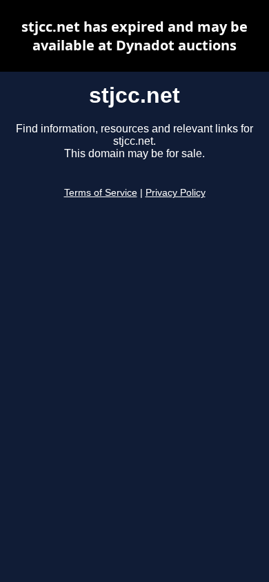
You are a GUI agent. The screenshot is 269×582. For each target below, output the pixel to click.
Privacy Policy (176, 193)
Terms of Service (100, 193)
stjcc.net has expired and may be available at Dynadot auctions (134, 35)
